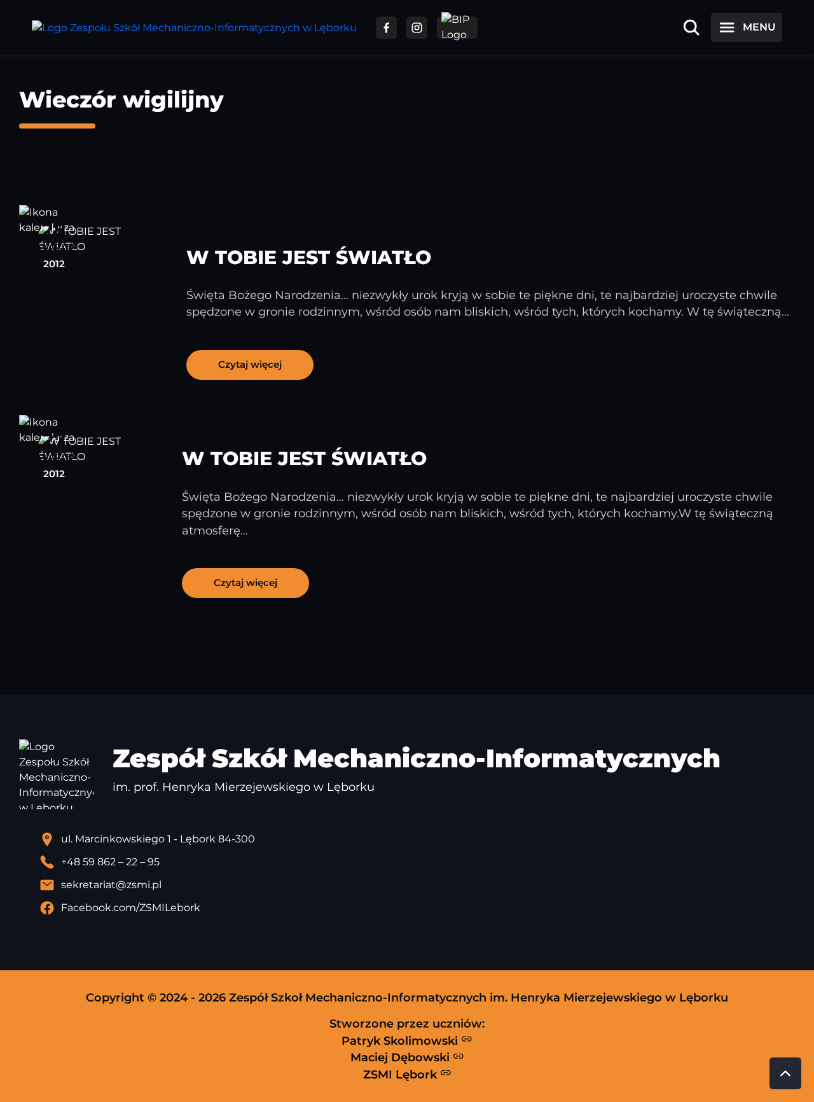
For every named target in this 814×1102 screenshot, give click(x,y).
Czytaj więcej (250, 364)
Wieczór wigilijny (121, 99)
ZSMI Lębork (401, 1074)
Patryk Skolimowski (401, 1040)
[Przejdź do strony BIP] (457, 28)
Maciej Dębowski (401, 1057)
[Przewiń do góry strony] (785, 1073)
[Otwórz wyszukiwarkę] (691, 27)
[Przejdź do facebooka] (386, 28)
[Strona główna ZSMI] (194, 28)
